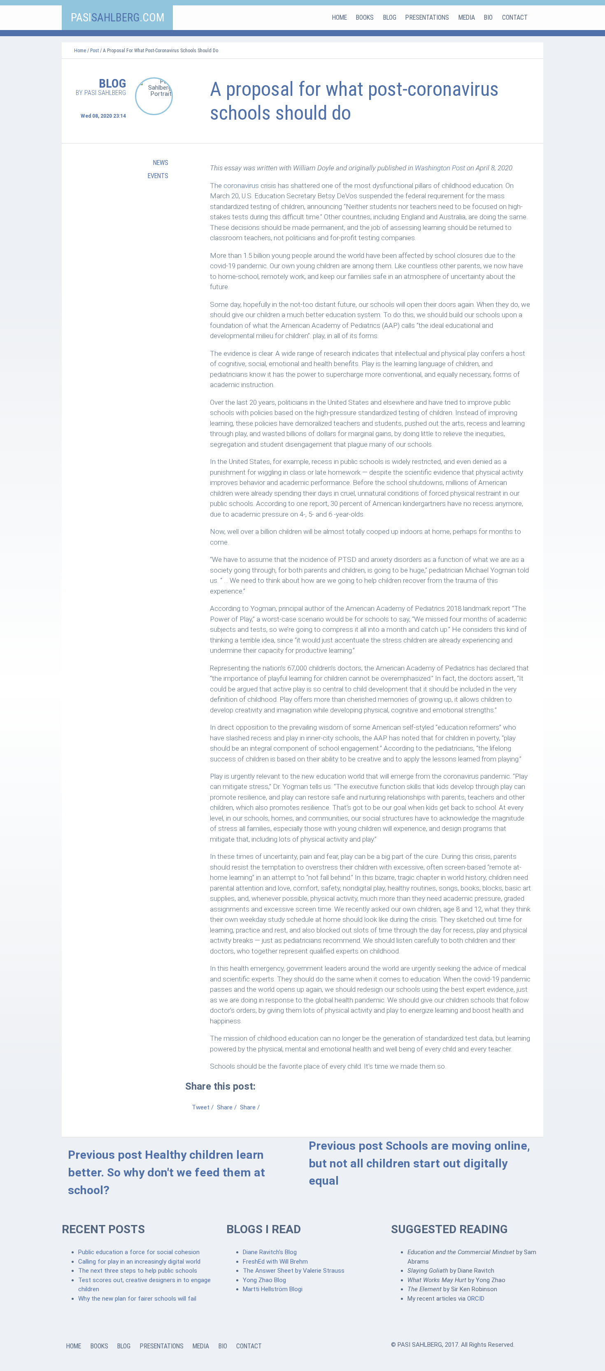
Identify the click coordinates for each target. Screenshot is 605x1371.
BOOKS (365, 17)
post (94, 50)
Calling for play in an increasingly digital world (139, 1261)
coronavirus (241, 185)
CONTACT (515, 17)
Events (158, 176)
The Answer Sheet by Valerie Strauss (293, 1270)
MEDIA (466, 17)
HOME (339, 17)
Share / (226, 1107)
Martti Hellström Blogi (272, 1289)
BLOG (389, 17)
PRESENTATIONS (427, 17)
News (160, 163)
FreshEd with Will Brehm (275, 1261)
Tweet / (202, 1107)
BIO (488, 17)
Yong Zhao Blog (264, 1280)
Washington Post (440, 168)
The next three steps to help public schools (137, 1270)
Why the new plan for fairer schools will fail (137, 1298)
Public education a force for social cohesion (139, 1252)
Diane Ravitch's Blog (270, 1252)
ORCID (475, 1298)
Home (80, 50)
